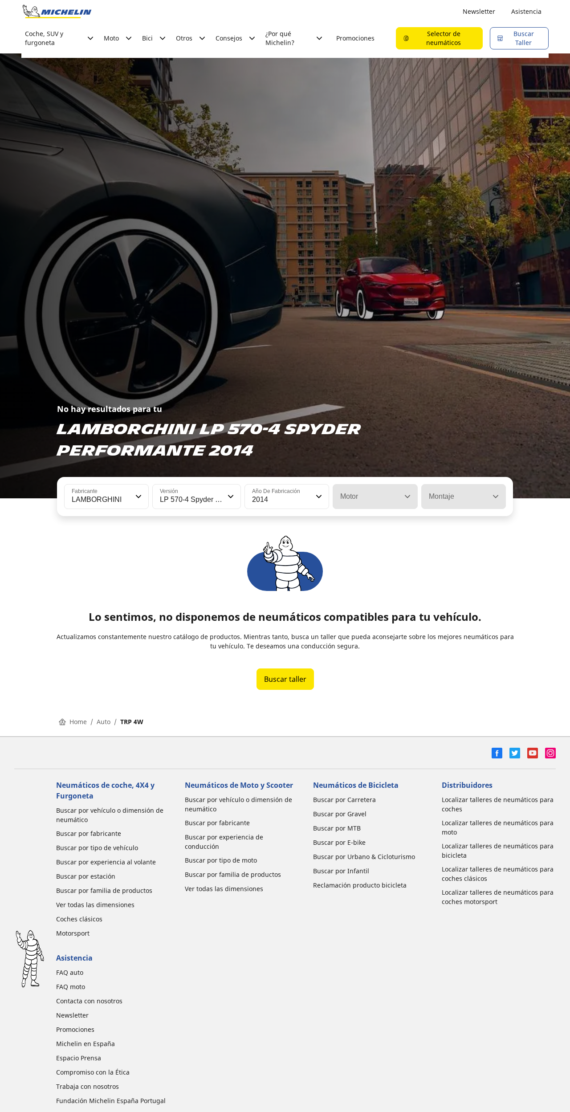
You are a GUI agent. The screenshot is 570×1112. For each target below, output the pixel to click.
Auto (103, 721)
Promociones (355, 38)
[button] (137, 496)
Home (78, 721)
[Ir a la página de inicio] (57, 12)
